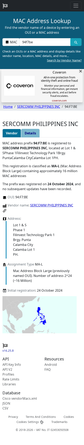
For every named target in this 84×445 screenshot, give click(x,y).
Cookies (69, 416)
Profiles (8, 374)
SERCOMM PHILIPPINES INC (38, 106)
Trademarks (59, 422)
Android (50, 364)
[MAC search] (76, 42)
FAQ (47, 369)
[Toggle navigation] (76, 6)
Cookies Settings (28, 422)
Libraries (9, 384)
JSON (6, 403)
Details (30, 133)
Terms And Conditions (41, 416)
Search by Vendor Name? (64, 60)
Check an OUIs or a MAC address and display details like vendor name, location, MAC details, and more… (42, 55)
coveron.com (59, 100)
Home (8, 106)
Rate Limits (10, 379)
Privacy (13, 416)
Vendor (12, 133)
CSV (5, 408)
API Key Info (11, 364)
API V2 (7, 369)
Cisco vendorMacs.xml (19, 398)
